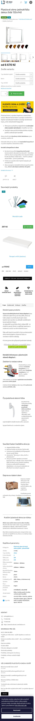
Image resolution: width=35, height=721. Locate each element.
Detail (30, 267)
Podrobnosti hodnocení (25, 19)
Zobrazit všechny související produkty (17, 278)
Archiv (4, 694)
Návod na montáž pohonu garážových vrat (12, 671)
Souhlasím (16, 716)
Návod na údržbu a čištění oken (9, 680)
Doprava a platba (5, 643)
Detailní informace (6, 170)
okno (15, 553)
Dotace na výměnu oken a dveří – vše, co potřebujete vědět (16, 640)
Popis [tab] (4, 305)
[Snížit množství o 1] (7, 95)
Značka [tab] (24, 305)
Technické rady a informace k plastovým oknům (14, 684)
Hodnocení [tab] (10, 305)
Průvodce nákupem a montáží (9, 648)
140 (15, 560)
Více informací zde (21, 705)
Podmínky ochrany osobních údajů (10, 655)
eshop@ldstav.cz (8, 616)
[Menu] (31, 2)
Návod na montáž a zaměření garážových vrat (13, 675)
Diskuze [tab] (17, 305)
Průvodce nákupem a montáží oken (17, 344)
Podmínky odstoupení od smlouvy (10, 653)
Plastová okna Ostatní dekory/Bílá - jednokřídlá (21, 547)
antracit (20, 271)
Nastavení (16, 710)
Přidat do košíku (17, 93)
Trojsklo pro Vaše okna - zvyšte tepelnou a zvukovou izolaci (15, 636)
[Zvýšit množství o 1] (7, 92)
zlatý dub (8, 271)
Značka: (8, 21)
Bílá (3, 271)
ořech (14, 271)
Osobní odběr (5, 646)
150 (15, 558)
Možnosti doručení (6, 88)
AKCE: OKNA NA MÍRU (6, 632)
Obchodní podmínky (6, 650)
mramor (26, 271)
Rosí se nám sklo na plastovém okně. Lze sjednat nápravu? (17, 689)
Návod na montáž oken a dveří (9, 667)
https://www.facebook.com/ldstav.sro (14, 625)
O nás (2, 658)
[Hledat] (21, 2)
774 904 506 (7, 619)
